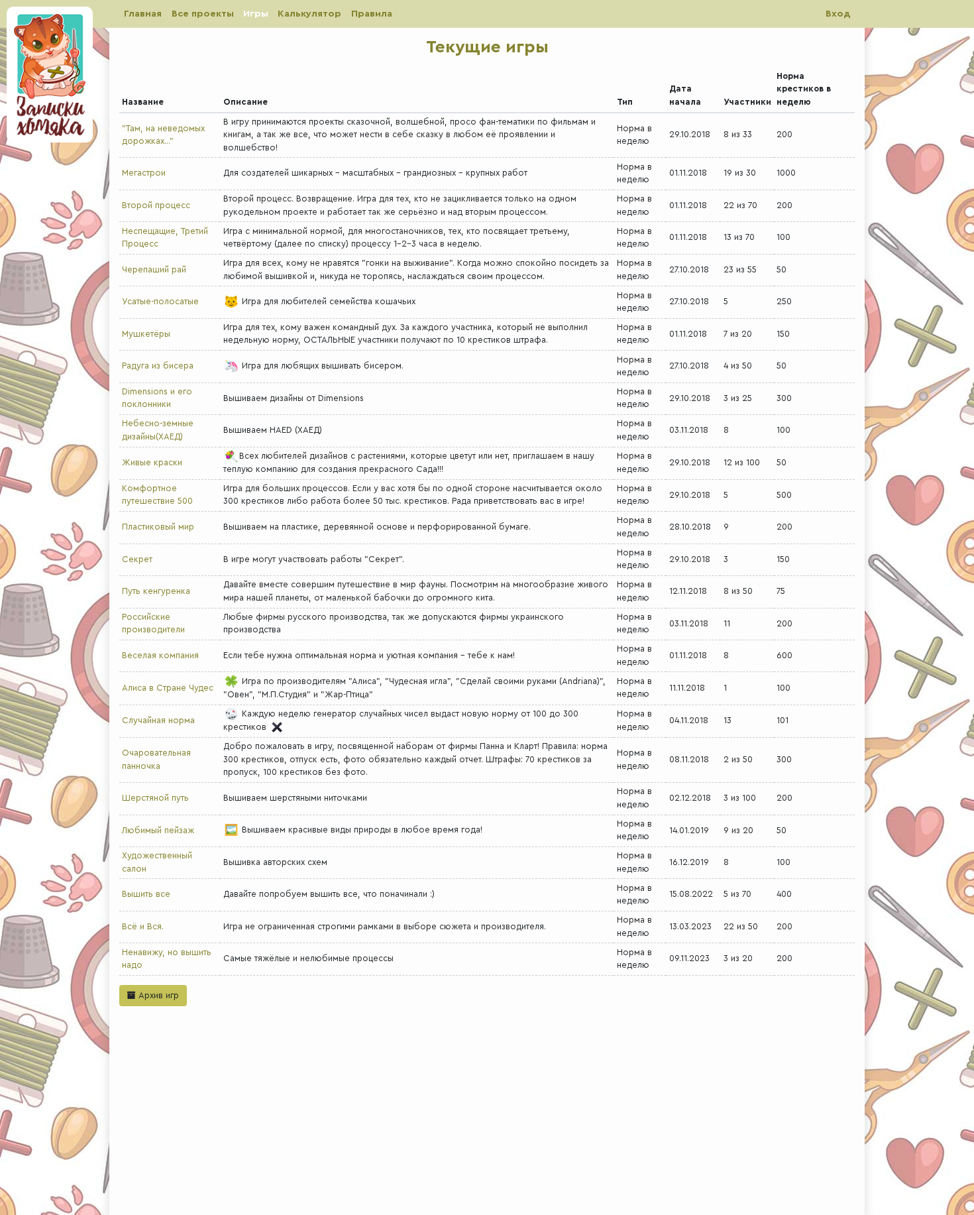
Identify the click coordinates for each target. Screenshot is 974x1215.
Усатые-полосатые (160, 302)
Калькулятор (309, 14)
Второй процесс (156, 205)
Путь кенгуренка (156, 591)
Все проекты (203, 14)
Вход (838, 14)
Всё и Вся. (143, 927)
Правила (371, 14)
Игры (255, 14)
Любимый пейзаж (158, 831)
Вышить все (146, 894)
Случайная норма (158, 720)
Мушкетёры (146, 334)
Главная (143, 14)
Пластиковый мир (158, 527)
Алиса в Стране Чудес (167, 688)
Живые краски (152, 463)
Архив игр (157, 996)
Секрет (137, 559)
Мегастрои (144, 173)
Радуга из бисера (157, 366)
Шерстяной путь (155, 798)
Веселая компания (160, 656)
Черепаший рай (154, 270)
